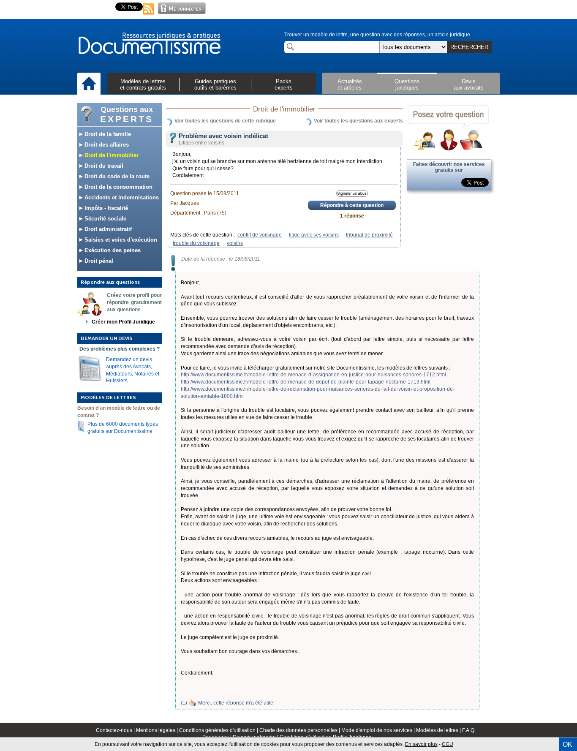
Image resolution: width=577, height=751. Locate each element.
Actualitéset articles (349, 84)
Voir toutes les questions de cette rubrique (225, 121)
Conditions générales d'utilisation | (219, 730)
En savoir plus (421, 744)
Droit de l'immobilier (111, 155)
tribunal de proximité (369, 235)
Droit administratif (107, 229)
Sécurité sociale (104, 218)
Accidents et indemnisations (121, 197)
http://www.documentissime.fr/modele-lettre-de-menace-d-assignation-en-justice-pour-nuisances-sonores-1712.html (313, 375)
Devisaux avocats (469, 84)
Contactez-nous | (116, 730)
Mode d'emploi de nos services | (378, 730)
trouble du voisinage (196, 243)
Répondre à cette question (352, 205)
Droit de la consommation (117, 187)
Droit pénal (98, 261)
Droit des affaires (106, 144)
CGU (447, 744)
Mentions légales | (157, 730)
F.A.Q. (469, 730)
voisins (235, 243)
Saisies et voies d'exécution (120, 240)
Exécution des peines (112, 250)
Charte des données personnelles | (300, 730)
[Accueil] (89, 84)
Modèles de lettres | (439, 730)
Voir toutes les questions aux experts (358, 121)
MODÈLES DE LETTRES (108, 397)
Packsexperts (284, 84)
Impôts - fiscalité (105, 208)
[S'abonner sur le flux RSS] (149, 15)
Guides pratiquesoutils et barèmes (215, 84)
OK (567, 744)
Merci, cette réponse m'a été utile (235, 703)
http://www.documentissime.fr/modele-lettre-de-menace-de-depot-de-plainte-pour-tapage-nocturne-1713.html (305, 382)
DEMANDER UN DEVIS (107, 338)
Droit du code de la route (116, 176)
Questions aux (126, 114)
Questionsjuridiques (407, 84)
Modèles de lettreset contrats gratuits (143, 84)
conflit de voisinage (259, 235)
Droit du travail (103, 166)
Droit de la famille (107, 134)
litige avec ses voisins (314, 235)
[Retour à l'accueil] (149, 44)
